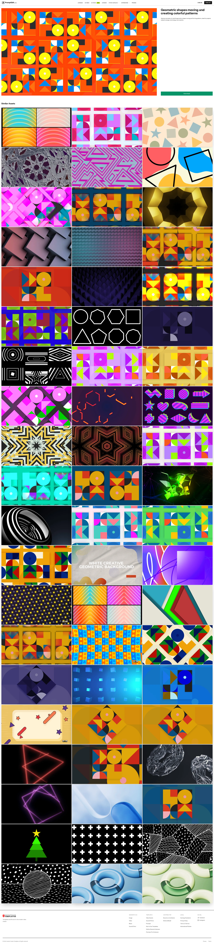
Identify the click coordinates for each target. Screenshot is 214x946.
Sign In (200, 2)
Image (130, 918)
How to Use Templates (152, 926)
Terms (209, 941)
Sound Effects (150, 920)
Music (130, 923)
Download (187, 93)
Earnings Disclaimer (185, 918)
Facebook (202, 917)
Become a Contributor (169, 918)
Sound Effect (132, 926)
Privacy (204, 941)
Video (130, 920)
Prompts (148, 923)
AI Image (80, 2)
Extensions (124, 2)
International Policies (185, 926)
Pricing (134, 2)
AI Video (87, 2)
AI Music (104, 2)
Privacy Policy (184, 920)
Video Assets (149, 918)
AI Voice (95, 2)
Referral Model (167, 920)
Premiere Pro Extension (152, 932)
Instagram (202, 920)
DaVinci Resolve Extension (153, 929)
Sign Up (208, 2)
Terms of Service (184, 923)
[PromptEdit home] (9, 2)
